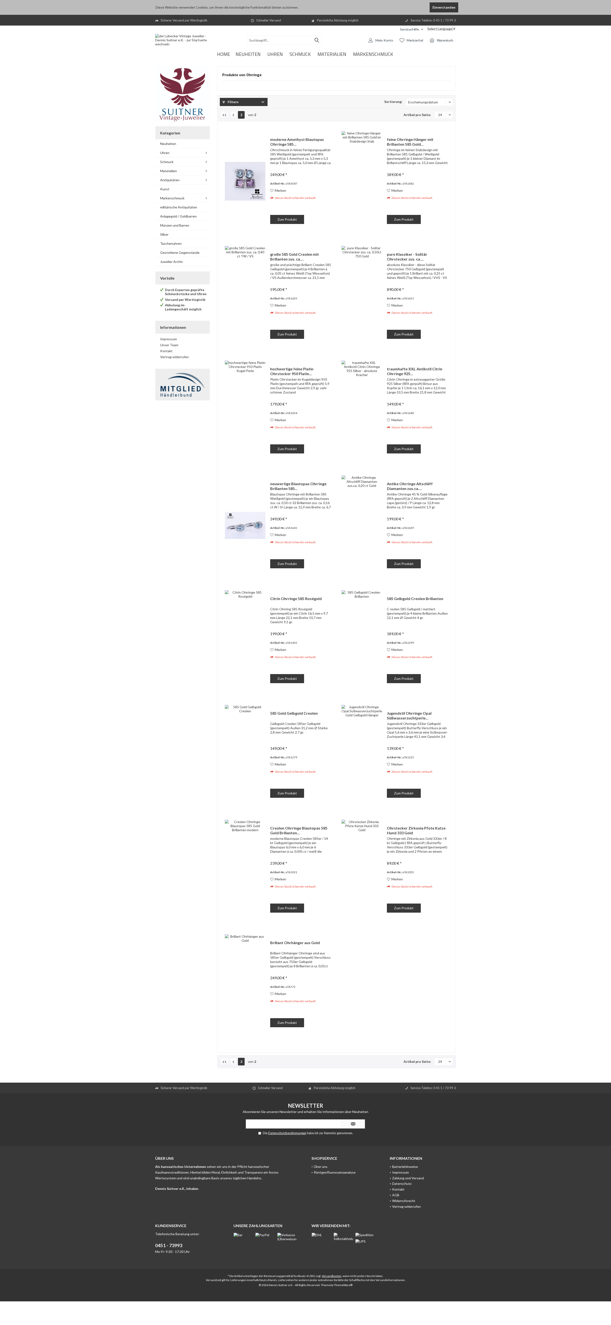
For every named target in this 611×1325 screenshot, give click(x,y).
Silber (164, 234)
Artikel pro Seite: (417, 115)
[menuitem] (411, 29)
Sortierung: (393, 102)
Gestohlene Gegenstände (180, 252)
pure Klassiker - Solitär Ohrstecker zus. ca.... (407, 256)
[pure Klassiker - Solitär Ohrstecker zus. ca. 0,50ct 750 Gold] (362, 296)
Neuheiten (168, 144)
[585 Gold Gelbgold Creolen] (245, 755)
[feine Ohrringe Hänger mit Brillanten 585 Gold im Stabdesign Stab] (362, 181)
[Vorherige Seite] (233, 115)
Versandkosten (331, 1276)
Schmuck (167, 162)
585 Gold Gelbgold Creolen (294, 713)
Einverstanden (443, 7)
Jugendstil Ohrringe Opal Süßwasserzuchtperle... (409, 715)
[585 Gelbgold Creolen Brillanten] (362, 640)
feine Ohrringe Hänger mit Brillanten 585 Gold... (410, 141)
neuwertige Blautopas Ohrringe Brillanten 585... (298, 486)
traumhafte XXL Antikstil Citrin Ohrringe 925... (414, 371)
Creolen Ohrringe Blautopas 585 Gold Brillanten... (298, 830)
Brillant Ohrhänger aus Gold (295, 942)
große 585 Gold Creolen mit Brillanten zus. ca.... (294, 256)
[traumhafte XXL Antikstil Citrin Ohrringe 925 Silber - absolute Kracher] (362, 411)
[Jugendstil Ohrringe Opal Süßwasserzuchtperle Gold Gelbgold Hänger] (362, 755)
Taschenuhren (171, 243)
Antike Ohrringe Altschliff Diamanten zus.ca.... (410, 486)
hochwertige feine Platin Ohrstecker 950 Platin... (291, 371)
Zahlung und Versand (408, 1178)
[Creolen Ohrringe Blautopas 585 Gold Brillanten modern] (245, 870)
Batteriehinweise (405, 1167)
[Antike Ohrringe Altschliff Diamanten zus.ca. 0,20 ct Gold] (362, 525)
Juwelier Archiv (171, 262)
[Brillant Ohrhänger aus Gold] (245, 984)
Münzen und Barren (174, 225)
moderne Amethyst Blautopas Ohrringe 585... (297, 141)
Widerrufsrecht (403, 1201)
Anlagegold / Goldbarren (178, 216)
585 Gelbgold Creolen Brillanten (415, 598)
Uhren (164, 153)
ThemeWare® (343, 1285)
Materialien (168, 171)
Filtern (232, 102)
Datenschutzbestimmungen (287, 1133)
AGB (395, 1195)
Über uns (320, 1167)
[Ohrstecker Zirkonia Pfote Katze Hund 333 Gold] (362, 870)
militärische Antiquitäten (178, 207)
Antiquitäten (169, 180)
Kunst (164, 189)
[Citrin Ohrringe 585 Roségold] (245, 640)
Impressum (168, 339)
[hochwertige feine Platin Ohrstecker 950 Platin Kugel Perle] (245, 411)
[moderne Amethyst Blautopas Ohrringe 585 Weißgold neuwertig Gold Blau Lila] (245, 181)
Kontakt (166, 351)
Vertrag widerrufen (174, 357)
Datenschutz (401, 1183)
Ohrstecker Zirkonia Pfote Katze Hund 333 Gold (416, 830)
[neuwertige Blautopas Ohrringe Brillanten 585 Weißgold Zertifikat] (245, 525)
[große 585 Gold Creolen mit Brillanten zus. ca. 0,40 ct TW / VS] (245, 296)
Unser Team (169, 345)
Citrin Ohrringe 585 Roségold (296, 598)
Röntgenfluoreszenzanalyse (335, 1172)
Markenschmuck (172, 198)
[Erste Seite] (224, 115)
